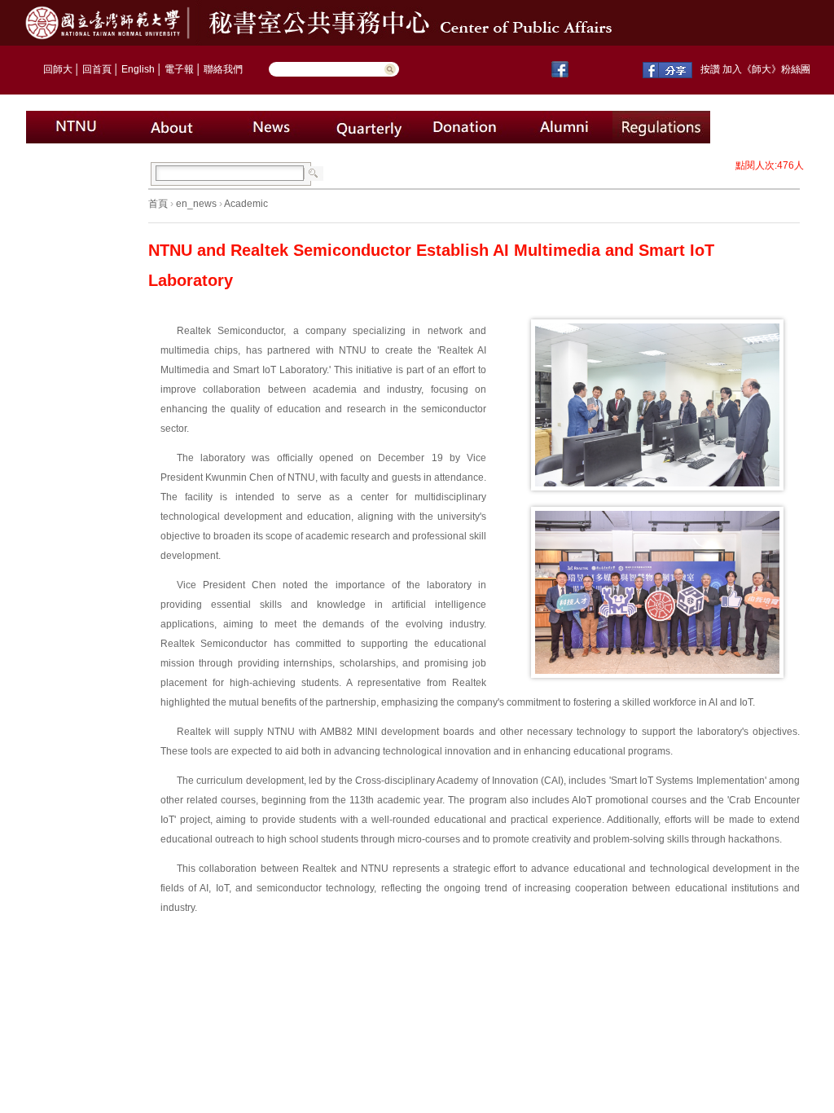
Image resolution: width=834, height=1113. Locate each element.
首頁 (158, 203)
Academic (246, 203)
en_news (196, 203)
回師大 (57, 69)
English (138, 69)
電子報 (179, 69)
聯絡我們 (223, 69)
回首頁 (97, 69)
